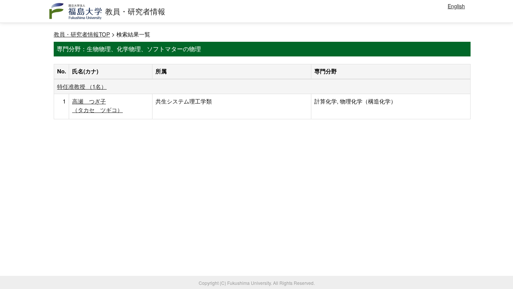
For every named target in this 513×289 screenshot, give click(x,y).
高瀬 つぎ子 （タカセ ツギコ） (97, 105)
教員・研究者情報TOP (82, 34)
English (456, 6)
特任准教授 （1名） (82, 86)
